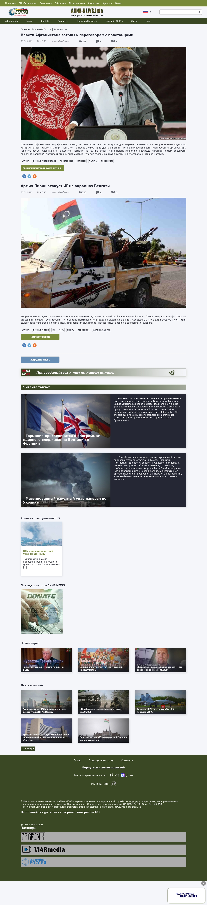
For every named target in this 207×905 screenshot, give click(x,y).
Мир (148, 21)
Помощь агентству (101, 760)
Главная (25, 29)
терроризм (107, 160)
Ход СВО (44, 21)
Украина (62, 21)
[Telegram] (29, 176)
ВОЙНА (25, 160)
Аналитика (93, 3)
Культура (107, 3)
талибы (93, 160)
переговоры (66, 160)
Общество (60, 3)
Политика (10, 3)
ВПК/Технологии (27, 3)
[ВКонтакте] (24, 176)
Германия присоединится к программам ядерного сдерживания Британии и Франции (62, 439)
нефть (70, 329)
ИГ (53, 329)
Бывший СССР (113, 21)
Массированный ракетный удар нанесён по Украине (64, 500)
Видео (118, 3)
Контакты (127, 760)
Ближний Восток (86, 21)
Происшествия (77, 3)
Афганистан (11, 21)
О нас (77, 760)
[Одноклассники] (35, 176)
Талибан (81, 160)
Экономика (46, 3)
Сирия (29, 21)
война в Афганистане (44, 160)
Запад (134, 21)
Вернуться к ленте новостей (103, 767)
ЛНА (61, 329)
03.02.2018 (33, 41)
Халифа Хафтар (101, 329)
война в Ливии (41, 329)
